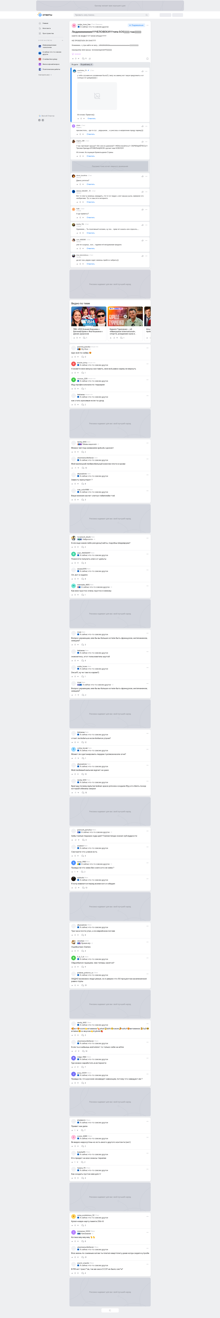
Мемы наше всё (90, 444)
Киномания (86, 1234)
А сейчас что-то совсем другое (94, 27)
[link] (88, 324)
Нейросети (88, 539)
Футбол (84, 349)
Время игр (85, 943)
